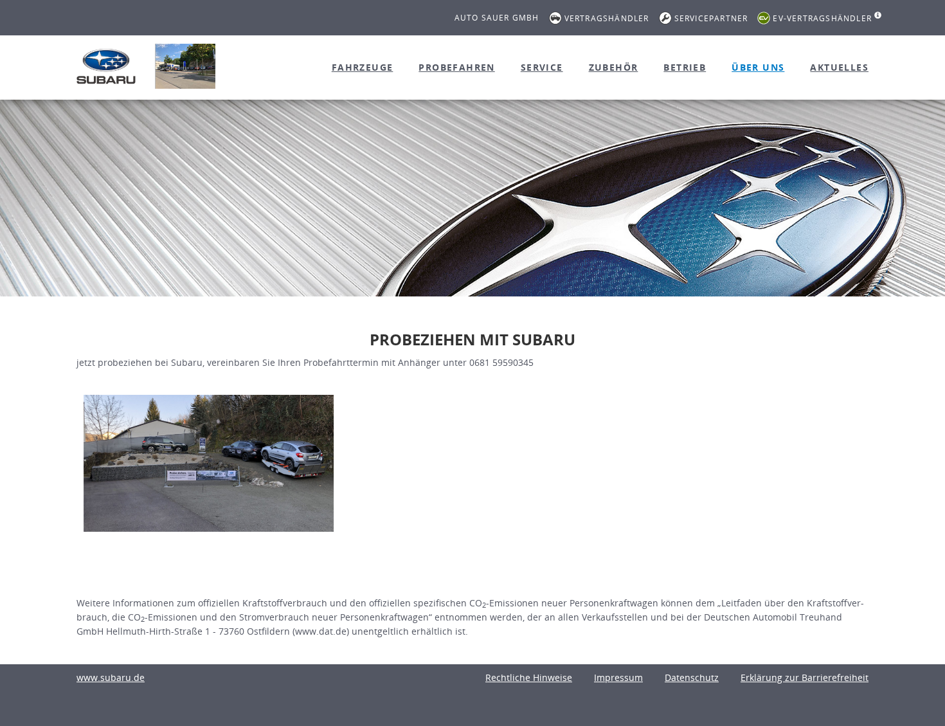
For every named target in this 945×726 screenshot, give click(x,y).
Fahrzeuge (362, 67)
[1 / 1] (209, 463)
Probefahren (456, 67)
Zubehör (613, 67)
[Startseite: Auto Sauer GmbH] (106, 66)
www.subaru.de (110, 677)
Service (542, 67)
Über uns (758, 67)
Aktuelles (839, 67)
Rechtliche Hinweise (528, 677)
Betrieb (684, 67)
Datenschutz (692, 677)
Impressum (618, 677)
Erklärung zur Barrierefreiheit (805, 677)
